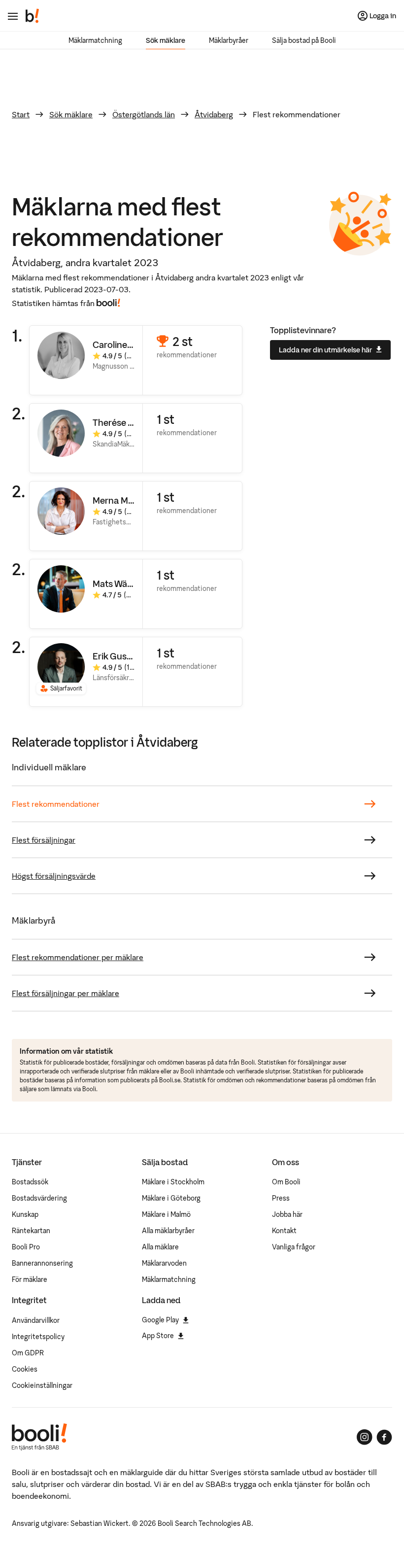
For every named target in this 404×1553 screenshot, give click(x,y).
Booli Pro (26, 1246)
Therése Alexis (122, 422)
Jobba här (287, 1214)
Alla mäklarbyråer (168, 1230)
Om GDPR (28, 1352)
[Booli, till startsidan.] (32, 15)
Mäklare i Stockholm (173, 1181)
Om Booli (286, 1181)
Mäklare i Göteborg (171, 1198)
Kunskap (25, 1214)
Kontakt (284, 1230)
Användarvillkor (36, 1320)
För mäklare (29, 1279)
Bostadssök (30, 1181)
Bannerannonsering (42, 1263)
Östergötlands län (143, 114)
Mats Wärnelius (124, 583)
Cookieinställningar (42, 1385)
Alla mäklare (160, 1246)
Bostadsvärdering (39, 1198)
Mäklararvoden (164, 1263)
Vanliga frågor (293, 1246)
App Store (158, 1335)
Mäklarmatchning (95, 40)
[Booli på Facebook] (384, 1437)
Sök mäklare (165, 40)
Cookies (24, 1369)
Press (281, 1198)
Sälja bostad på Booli (304, 40)
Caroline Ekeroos (127, 344)
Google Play (160, 1319)
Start (21, 114)
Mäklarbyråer (228, 40)
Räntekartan (31, 1230)
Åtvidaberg (214, 114)
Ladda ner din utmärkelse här (325, 349)
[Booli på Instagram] (364, 1437)
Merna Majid (118, 500)
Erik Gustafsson (125, 656)
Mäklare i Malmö (166, 1214)
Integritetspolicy (38, 1336)
